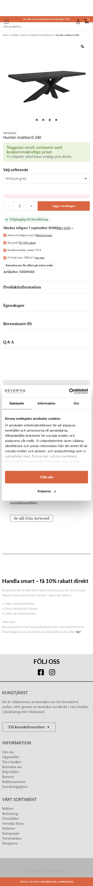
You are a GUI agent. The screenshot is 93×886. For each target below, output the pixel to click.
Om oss (8, 752)
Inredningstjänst (14, 787)
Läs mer (40, 257)
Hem (5, 35)
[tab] (46, 287)
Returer (8, 777)
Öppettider (10, 757)
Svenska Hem (13, 824)
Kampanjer (11, 833)
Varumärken (12, 838)
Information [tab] (46, 403)
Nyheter (8, 828)
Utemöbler (10, 819)
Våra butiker (11, 762)
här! (78, 632)
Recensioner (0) (17, 324)
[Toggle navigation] (6, 22)
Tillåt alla (46, 477)
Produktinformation (22, 287)
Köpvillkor (10, 772)
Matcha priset (43, 235)
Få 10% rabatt (27, 243)
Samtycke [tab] (16, 403)
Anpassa (44, 491)
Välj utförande (15, 169)
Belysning (10, 814)
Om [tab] (76, 403)
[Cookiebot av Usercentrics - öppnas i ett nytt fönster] (69, 391)
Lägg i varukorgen (63, 206)
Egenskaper (13, 305)
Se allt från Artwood (31, 518)
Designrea (10, 843)
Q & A (8, 342)
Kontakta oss (12, 767)
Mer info (64, 228)
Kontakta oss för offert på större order (29, 265)
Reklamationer (14, 782)
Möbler (15, 35)
